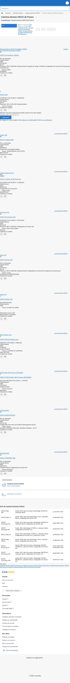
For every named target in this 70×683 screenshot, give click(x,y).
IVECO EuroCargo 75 (5, 546)
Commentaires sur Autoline (10, 626)
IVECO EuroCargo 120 (5, 523)
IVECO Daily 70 (6, 517)
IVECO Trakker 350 (6, 140)
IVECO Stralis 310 (6, 299)
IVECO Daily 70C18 (5, 540)
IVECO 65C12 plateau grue (9, 339)
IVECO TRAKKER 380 (7, 458)
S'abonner (6, 117)
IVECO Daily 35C (5, 511)
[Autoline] (2, 13)
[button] (67, 3)
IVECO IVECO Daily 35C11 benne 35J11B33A (15, 377)
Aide (3, 583)
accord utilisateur (47, 120)
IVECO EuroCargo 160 (5, 553)
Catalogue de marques (9, 629)
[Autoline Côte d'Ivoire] (12, 3)
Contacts (5, 586)
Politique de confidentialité (9, 620)
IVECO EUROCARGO (7, 415)
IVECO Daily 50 (6, 534)
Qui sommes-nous (7, 580)
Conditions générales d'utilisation (12, 617)
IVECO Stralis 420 (6, 260)
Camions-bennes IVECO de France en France (26, 567)
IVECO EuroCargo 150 (7, 217)
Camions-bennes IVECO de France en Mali (41, 565)
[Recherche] (67, 8)
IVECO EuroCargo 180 (5, 559)
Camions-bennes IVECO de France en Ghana (14, 565)
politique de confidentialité (28, 120)
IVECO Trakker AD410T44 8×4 (10, 179)
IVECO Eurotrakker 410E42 (9, 55)
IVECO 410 (4, 95)
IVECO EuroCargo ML (5, 528)
